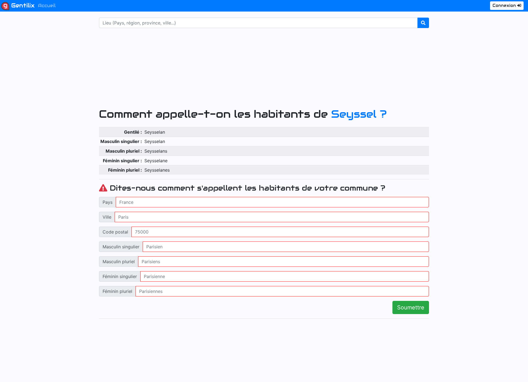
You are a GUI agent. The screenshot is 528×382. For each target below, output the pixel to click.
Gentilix (22, 5)
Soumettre (410, 307)
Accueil (47, 6)
